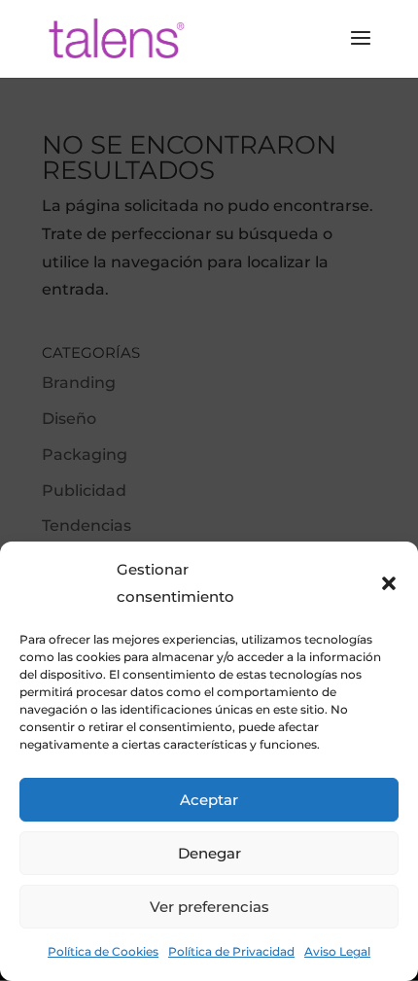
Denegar (209, 853)
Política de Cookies (103, 951)
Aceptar (209, 799)
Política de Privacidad (231, 951)
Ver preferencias (209, 906)
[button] (389, 583)
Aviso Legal (337, 951)
